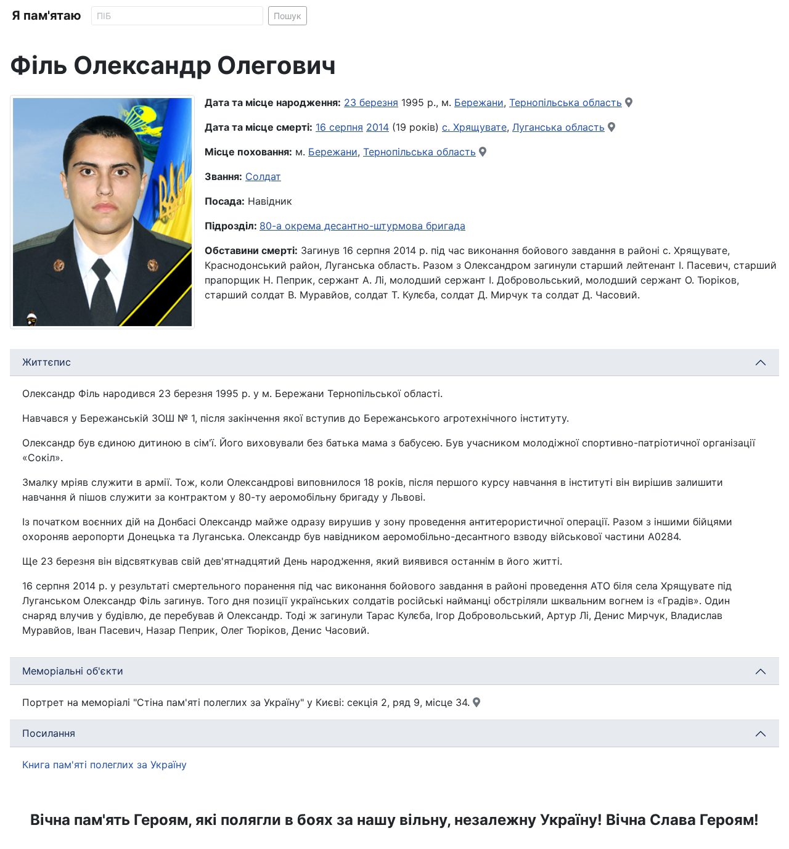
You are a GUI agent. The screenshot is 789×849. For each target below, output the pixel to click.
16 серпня (339, 127)
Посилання (48, 733)
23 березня (371, 102)
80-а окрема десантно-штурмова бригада (362, 225)
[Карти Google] (628, 102)
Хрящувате (480, 127)
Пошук (287, 15)
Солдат (263, 176)
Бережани (479, 102)
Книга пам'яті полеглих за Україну (104, 764)
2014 (377, 127)
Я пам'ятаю (46, 15)
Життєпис (46, 362)
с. (447, 127)
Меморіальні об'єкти (72, 671)
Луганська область (558, 127)
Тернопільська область (565, 102)
